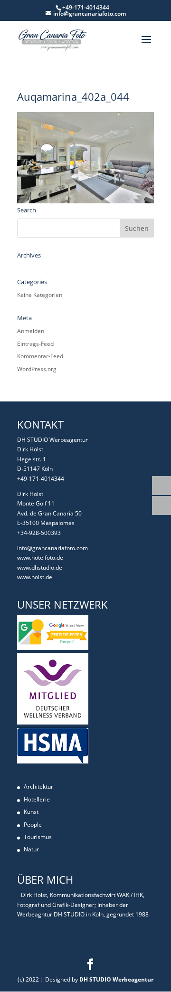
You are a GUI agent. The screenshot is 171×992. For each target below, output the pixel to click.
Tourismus (38, 837)
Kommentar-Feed (40, 356)
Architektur (38, 786)
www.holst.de (34, 577)
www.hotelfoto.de (40, 557)
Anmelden (30, 331)
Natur (31, 849)
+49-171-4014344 (40, 479)
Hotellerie (37, 799)
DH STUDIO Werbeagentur (116, 979)
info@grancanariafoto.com (52, 548)
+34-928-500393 (39, 533)
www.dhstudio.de (39, 567)
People (33, 824)
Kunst (31, 812)
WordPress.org (37, 369)
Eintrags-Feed (35, 344)
